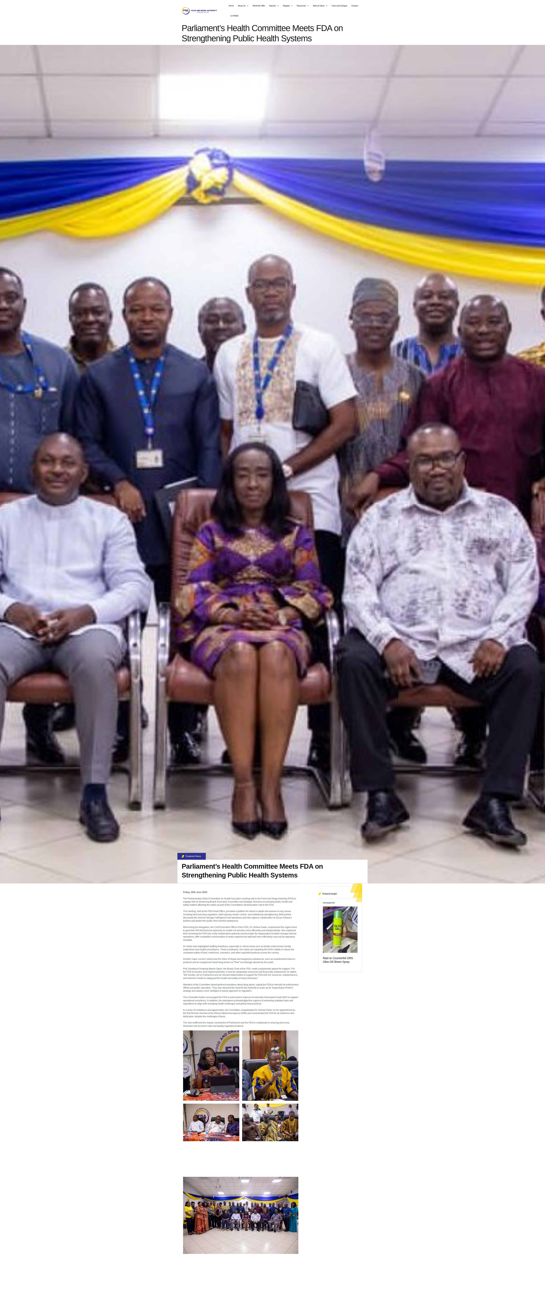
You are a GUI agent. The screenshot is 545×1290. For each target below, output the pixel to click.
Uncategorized (329, 903)
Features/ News (193, 856)
